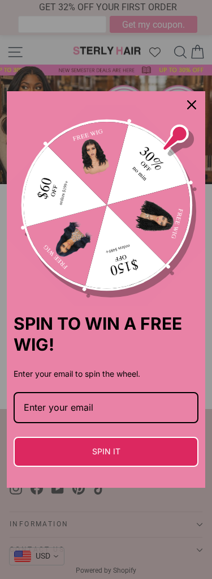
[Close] (191, 104)
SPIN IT (106, 451)
